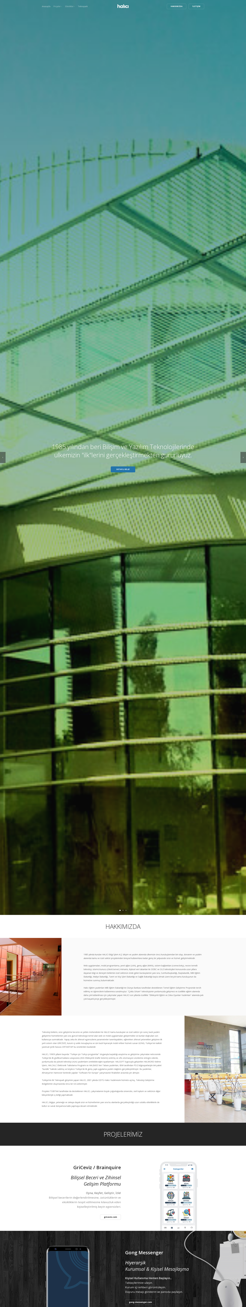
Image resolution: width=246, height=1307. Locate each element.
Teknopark (83, 6)
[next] (243, 457)
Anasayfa (46, 6)
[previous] (3, 457)
